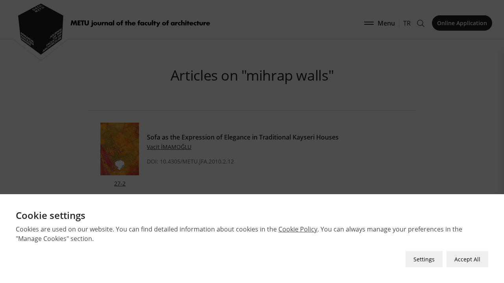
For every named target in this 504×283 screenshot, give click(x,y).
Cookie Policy (297, 229)
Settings (424, 259)
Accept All (467, 259)
